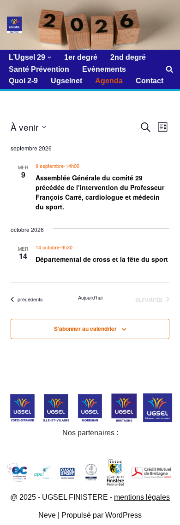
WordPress (123, 515)
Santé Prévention (39, 69)
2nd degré (128, 57)
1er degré (80, 57)
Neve (47, 515)
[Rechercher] (169, 69)
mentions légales (142, 497)
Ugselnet (66, 81)
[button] (49, 57)
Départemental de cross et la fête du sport (102, 259)
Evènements (104, 69)
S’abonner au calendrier (85, 328)
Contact (149, 81)
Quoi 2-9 (23, 81)
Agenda (109, 81)
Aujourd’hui (90, 297)
